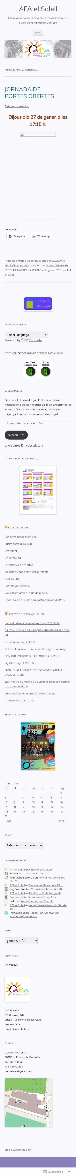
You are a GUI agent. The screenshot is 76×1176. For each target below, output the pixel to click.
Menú (38, 32)
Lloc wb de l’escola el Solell (26, 614)
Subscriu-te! (16, 435)
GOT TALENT (12, 579)
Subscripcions (13, 390)
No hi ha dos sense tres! (20, 642)
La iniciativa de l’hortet (19, 565)
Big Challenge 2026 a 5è (20, 663)
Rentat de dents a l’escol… (37, 901)
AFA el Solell (38, 9)
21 (42, 807)
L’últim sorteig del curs (19, 544)
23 (62, 807)
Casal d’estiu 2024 (41, 869)
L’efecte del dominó (17, 586)
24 (6, 811)
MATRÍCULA (12, 265)
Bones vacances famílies (21, 537)
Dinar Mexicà (13, 558)
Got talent (11, 551)
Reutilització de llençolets (45, 893)
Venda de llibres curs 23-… (46, 885)
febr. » (63, 821)
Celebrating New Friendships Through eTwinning (35, 649)
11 (14, 802)
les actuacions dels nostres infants (26, 572)
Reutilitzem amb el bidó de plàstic (26, 593)
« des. (8, 821)
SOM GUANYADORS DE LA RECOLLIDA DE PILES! (32, 656)
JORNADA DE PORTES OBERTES (29, 92)
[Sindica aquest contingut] (6, 527)
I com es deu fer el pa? (19, 700)
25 (15, 811)
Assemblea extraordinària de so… (38, 907)
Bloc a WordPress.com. (18, 1149)
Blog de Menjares (19, 527)
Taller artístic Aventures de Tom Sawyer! (30, 693)
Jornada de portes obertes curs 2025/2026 (32, 623)
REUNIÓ (24, 265)
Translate (35, 340)
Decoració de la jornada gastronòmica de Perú (35, 600)
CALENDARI (58, 261)
